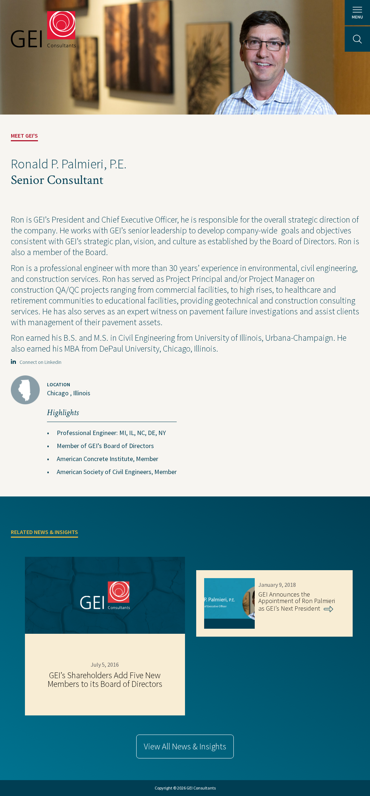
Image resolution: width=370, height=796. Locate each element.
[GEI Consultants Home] (43, 29)
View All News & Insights (185, 746)
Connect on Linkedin (38, 362)
